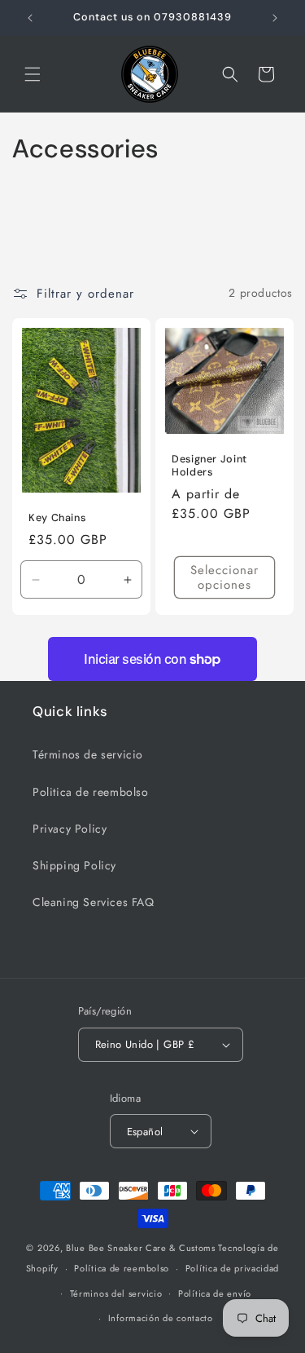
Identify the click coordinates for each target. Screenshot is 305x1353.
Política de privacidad (232, 1268)
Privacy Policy (70, 828)
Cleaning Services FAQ (94, 902)
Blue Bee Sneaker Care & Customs (142, 1247)
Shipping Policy (74, 865)
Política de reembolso (121, 1268)
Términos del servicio (116, 1293)
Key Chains (56, 517)
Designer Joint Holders (209, 465)
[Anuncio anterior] (30, 18)
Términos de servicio (88, 754)
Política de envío (214, 1293)
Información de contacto (160, 1317)
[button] (32, 74)
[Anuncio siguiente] (275, 18)
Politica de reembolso (91, 792)
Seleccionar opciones (224, 577)
